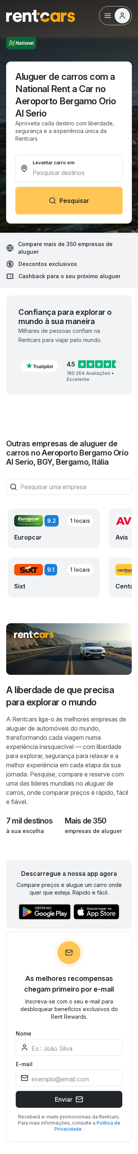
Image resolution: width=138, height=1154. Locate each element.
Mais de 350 (85, 820)
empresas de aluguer (93, 831)
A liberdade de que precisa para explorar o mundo (60, 696)
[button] (39, 366)
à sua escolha (25, 831)
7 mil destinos (29, 820)
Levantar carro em (53, 162)
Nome (23, 1033)
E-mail (24, 1064)
